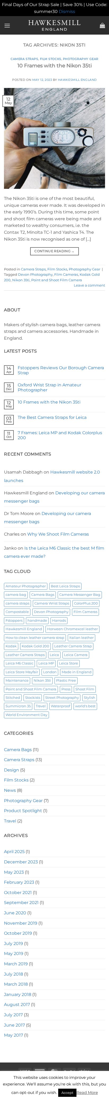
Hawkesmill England (77, 80)
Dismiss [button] (67, 11)
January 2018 (17, 994)
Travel (41, 706)
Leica (54, 655)
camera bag (16, 595)
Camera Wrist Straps (51, 603)
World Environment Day (26, 715)
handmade (37, 620)
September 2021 (21, 902)
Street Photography (62, 698)
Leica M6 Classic (19, 663)
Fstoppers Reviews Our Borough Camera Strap (61, 370)
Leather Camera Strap (73, 646)
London (50, 672)
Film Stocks (50, 59)
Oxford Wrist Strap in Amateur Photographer (49, 387)
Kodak (11, 646)
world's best (85, 706)
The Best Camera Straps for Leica (52, 417)
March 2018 (16, 984)
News (10, 790)
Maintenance (17, 680)
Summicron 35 (18, 706)
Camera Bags (42, 595)
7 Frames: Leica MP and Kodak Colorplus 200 (60, 435)
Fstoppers (14, 620)
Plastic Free (66, 680)
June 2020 (15, 912)
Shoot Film (84, 689)
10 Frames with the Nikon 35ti (54, 65)
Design (11, 770)
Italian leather (81, 638)
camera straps (17, 603)
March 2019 (16, 963)
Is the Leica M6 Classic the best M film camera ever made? (54, 552)
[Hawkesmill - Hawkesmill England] (54, 25)
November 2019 (20, 923)
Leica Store (68, 663)
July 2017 (13, 1014)
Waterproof (60, 706)
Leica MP (46, 663)
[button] (7, 25)
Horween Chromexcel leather (72, 629)
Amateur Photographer (26, 586)
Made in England (77, 672)
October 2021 (18, 892)
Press (65, 689)
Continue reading (54, 251)
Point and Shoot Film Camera (56, 280)
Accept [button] (67, 1092)
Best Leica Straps (65, 586)
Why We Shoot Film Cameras (58, 534)
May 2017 (13, 1035)
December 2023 (21, 861)
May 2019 (13, 953)
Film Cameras (66, 275)
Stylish (89, 698)
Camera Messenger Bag (79, 595)
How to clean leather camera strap (35, 638)
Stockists (32, 698)
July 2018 (13, 974)
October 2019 (18, 933)
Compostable (17, 612)
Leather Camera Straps (25, 655)
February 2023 (19, 882)
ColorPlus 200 (86, 603)
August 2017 (17, 1004)
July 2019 (13, 943)
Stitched (13, 698)
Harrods (59, 620)
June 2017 (14, 1025)
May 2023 (14, 872)
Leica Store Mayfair (22, 672)
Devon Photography (35, 275)
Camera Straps (24, 59)
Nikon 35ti (21, 280)
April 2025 (14, 851)
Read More (87, 1092)
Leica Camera (76, 655)
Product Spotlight (23, 810)
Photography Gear (80, 59)
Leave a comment (89, 285)
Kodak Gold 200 (35, 646)
